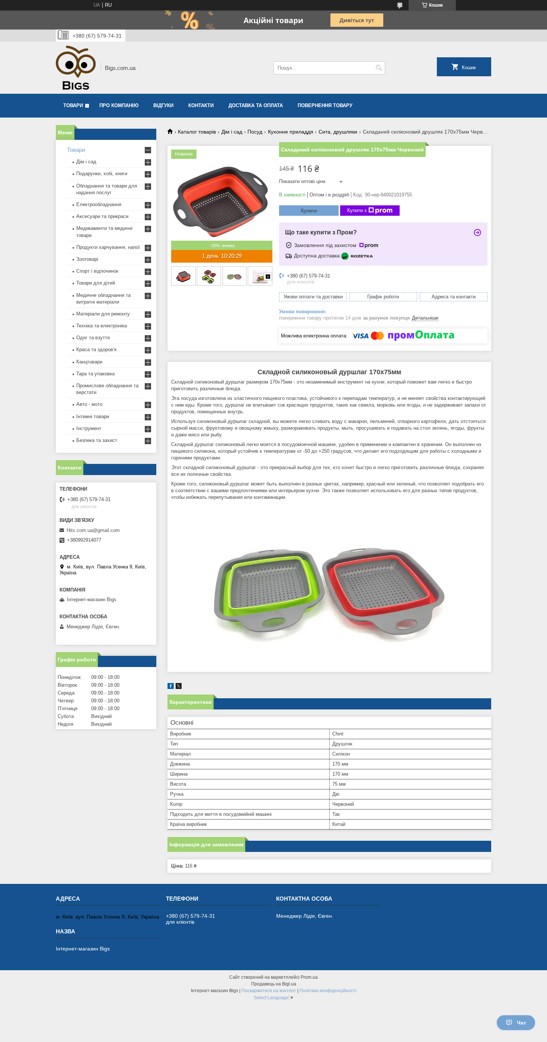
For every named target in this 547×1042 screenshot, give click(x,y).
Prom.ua (309, 977)
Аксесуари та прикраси (102, 216)
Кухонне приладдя (290, 132)
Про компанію (118, 105)
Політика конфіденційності (328, 990)
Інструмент (88, 428)
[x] (179, 687)
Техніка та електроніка (101, 325)
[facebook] (170, 687)
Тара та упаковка (95, 373)
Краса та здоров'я (96, 349)
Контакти (201, 105)
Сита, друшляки (338, 132)
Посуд (254, 132)
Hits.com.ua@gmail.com (93, 530)
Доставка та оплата (255, 105)
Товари (73, 105)
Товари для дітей (95, 283)
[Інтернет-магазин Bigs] (76, 67)
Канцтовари (89, 362)
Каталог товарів (197, 132)
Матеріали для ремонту (103, 314)
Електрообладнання (98, 204)
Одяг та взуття (93, 337)
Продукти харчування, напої (108, 247)
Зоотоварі (87, 259)
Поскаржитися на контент (268, 990)
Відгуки (163, 105)
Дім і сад (231, 132)
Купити (309, 211)
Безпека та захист (96, 440)
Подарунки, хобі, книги (101, 173)
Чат (521, 1023)
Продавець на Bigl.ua (273, 984)
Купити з (357, 210)
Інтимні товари (92, 416)
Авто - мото (89, 404)
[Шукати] (378, 67)
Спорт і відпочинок (97, 271)
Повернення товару (325, 105)
